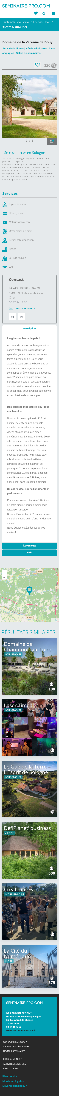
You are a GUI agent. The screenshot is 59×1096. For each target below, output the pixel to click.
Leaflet (55, 620)
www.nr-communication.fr (20, 1030)
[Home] (24, 1003)
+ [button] (4, 572)
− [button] (4, 577)
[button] (51, 110)
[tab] (29, 328)
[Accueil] (26, 6)
